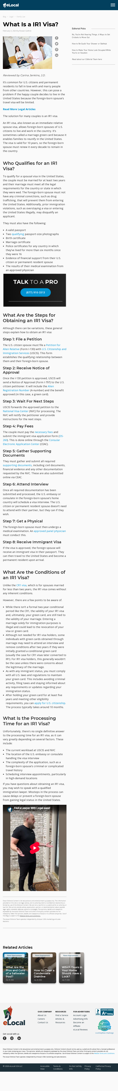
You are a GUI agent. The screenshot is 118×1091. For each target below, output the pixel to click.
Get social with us (11, 1033)
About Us (42, 1015)
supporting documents (17, 465)
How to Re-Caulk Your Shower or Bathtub (89, 43)
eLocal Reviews (80, 1029)
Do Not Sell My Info (75, 1067)
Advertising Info (80, 1018)
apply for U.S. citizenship (49, 703)
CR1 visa (21, 585)
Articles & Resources (60, 1020)
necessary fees (44, 432)
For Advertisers (81, 1011)
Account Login (80, 1015)
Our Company (45, 1011)
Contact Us (43, 1022)
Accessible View (45, 1067)
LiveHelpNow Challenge (104, 1033)
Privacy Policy (88, 1067)
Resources (60, 1011)
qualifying (18, 234)
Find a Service (61, 1015)
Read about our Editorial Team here (87, 59)
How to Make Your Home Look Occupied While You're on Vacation (91, 51)
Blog (4, 16)
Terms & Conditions (58, 1067)
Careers (41, 1018)
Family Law (21, 16)
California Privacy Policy (103, 1067)
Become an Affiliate (78, 1024)
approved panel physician (50, 531)
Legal (11, 16)
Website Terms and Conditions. (30, 916)
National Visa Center (15, 411)
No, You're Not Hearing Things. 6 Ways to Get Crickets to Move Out (91, 36)
